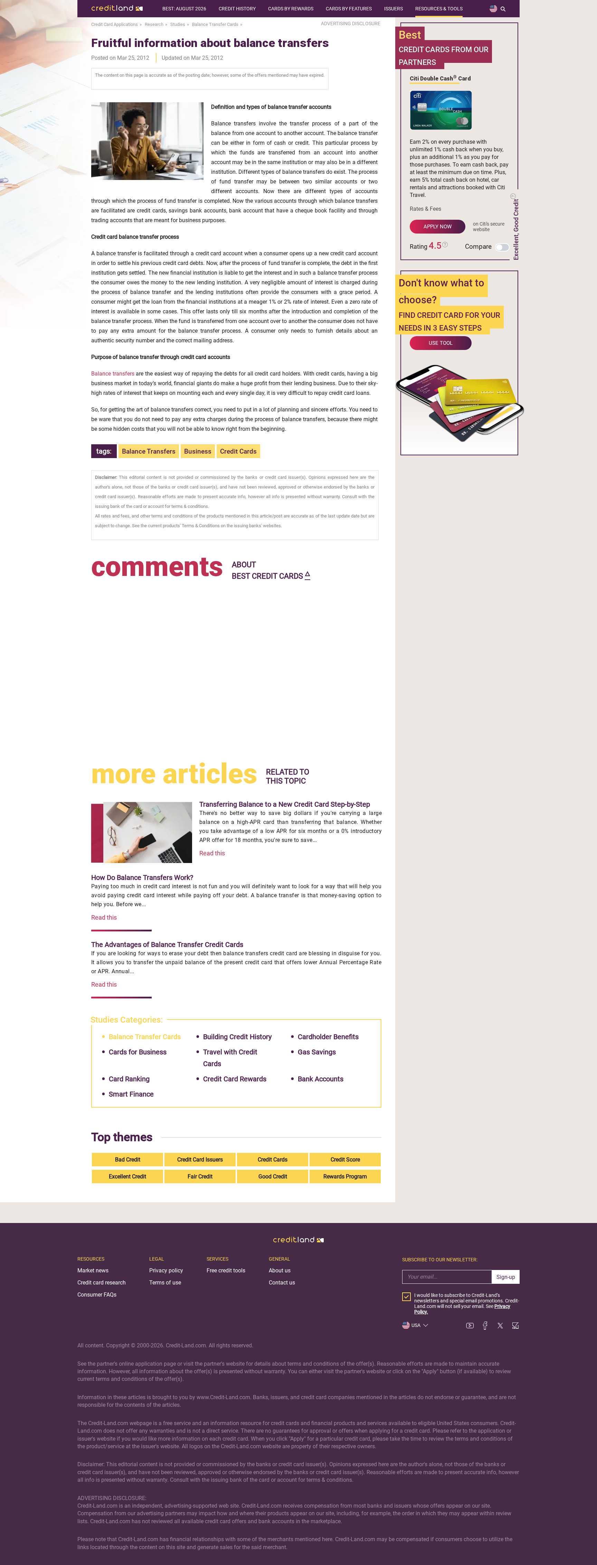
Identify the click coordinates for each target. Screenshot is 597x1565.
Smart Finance (131, 1094)
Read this (212, 853)
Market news (92, 1270)
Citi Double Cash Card (440, 78)
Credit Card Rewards (234, 1079)
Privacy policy (166, 1270)
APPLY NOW (438, 227)
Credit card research (101, 1282)
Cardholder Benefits (328, 1037)
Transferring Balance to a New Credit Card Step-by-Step (284, 804)
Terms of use (165, 1282)
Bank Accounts (320, 1079)
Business (197, 451)
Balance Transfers (149, 451)
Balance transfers (112, 373)
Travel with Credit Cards (230, 1058)
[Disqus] (236, 668)
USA (415, 1325)
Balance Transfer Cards (145, 1037)
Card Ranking (129, 1079)
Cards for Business (138, 1052)
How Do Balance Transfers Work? (142, 877)
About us (280, 1270)
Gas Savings (317, 1052)
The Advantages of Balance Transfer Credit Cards (167, 944)
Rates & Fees (425, 209)
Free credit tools (226, 1270)
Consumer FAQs (96, 1294)
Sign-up (505, 1277)
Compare (478, 246)
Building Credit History (237, 1037)
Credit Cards (238, 451)
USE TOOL (441, 343)
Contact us (282, 1282)
